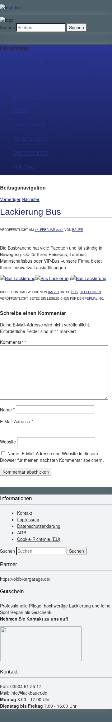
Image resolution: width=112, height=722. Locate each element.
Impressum (28, 519)
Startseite (28, 96)
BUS (74, 292)
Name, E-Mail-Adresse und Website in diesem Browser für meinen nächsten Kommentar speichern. (52, 456)
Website (8, 441)
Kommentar (13, 342)
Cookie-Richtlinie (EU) (38, 539)
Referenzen (29, 139)
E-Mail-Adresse (16, 421)
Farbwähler (30, 153)
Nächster (31, 199)
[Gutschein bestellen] (41, 659)
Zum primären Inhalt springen (44, 63)
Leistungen (28, 125)
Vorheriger (10, 199)
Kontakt (24, 168)
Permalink (94, 298)
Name (7, 409)
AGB (21, 532)
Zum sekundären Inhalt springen (48, 78)
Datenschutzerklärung (38, 526)
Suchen (7, 27)
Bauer (77, 229)
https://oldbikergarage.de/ (25, 579)
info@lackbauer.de (29, 693)
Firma (20, 110)
